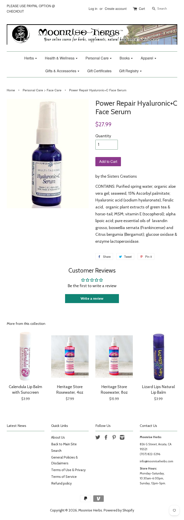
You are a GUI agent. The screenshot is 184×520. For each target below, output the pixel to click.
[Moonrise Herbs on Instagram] (122, 438)
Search (56, 450)
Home (11, 90)
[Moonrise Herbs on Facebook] (105, 438)
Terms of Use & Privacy (68, 470)
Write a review (92, 298)
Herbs (29, 58)
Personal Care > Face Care (42, 90)
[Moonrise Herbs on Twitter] (97, 438)
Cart (142, 8)
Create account (116, 8)
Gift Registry (129, 70)
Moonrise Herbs (90, 510)
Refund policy (61, 483)
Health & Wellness (60, 58)
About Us (58, 437)
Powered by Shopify (118, 510)
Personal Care (97, 58)
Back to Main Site (64, 444)
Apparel (147, 58)
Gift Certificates (99, 70)
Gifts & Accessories (61, 70)
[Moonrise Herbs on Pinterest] (114, 438)
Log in (93, 8)
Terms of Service (64, 476)
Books (125, 58)
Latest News (16, 426)
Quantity (103, 135)
